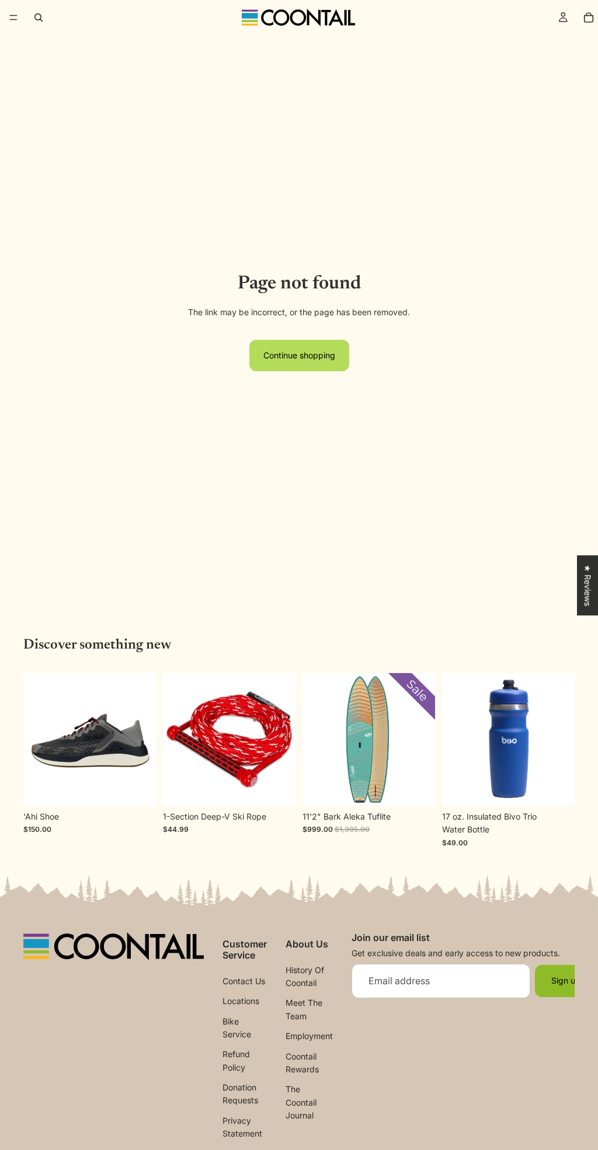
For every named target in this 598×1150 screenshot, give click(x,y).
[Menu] (13, 17)
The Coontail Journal (301, 1102)
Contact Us (243, 980)
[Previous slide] (36, 739)
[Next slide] (143, 739)
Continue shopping (299, 355)
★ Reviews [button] (588, 585)
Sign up (565, 980)
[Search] (38, 17)
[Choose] (137, 787)
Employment (309, 1036)
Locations (240, 1001)
